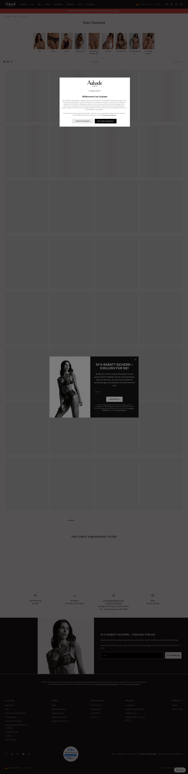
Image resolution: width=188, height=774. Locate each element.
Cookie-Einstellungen (83, 121)
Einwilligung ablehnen (95, 91)
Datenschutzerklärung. (109, 115)
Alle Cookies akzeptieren (105, 121)
